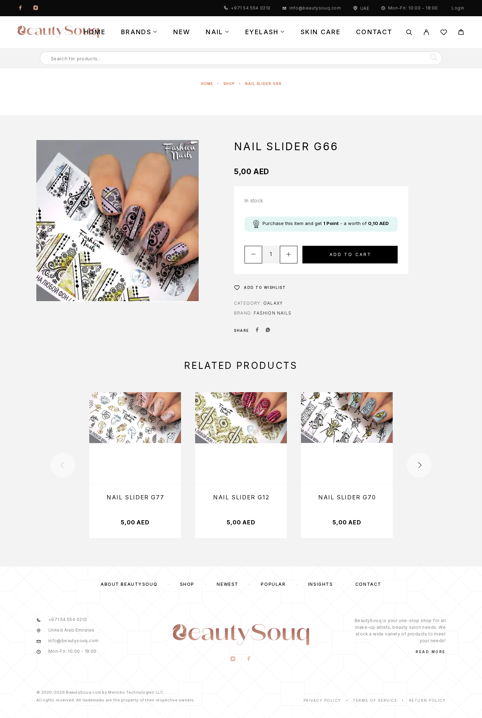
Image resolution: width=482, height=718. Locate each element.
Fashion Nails (272, 313)
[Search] (409, 32)
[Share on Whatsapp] (268, 330)
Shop (229, 83)
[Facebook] (20, 8)
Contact (374, 32)
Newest (227, 584)
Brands (136, 32)
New (181, 32)
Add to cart (351, 254)
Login (458, 8)
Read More (431, 652)
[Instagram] (35, 8)
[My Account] (426, 32)
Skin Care (321, 32)
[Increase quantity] (288, 254)
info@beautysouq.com (315, 8)
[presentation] (62, 465)
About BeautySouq (129, 584)
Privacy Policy (322, 700)
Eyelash (261, 32)
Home (95, 32)
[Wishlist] (443, 33)
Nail (214, 32)
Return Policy (427, 700)
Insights (320, 584)
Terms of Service (375, 700)
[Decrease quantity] (253, 254)
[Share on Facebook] (257, 330)
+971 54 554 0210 (251, 8)
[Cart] (461, 33)
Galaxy (273, 303)
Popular (273, 584)
